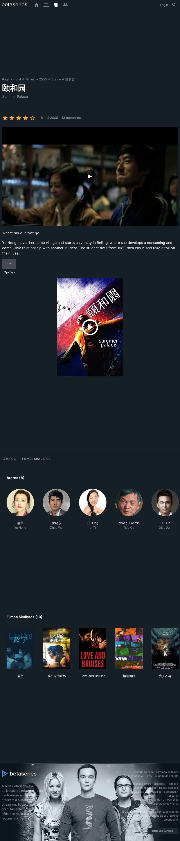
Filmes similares (36, 459)
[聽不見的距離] (56, 648)
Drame (56, 79)
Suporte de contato (166, 775)
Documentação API (133, 775)
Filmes (29, 79)
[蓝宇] (20, 648)
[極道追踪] (129, 648)
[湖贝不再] (165, 648)
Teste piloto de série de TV (148, 799)
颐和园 (70, 79)
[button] (20, 509)
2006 (43, 79)
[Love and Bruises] (92, 648)
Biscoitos (159, 783)
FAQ (149, 775)
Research (172, 795)
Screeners (170, 791)
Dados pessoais (168, 787)
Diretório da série (143, 772)
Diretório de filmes (167, 772)
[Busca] (174, 5)
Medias (156, 791)
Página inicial (11, 79)
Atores (9, 459)
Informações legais (139, 783)
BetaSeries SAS (140, 791)
